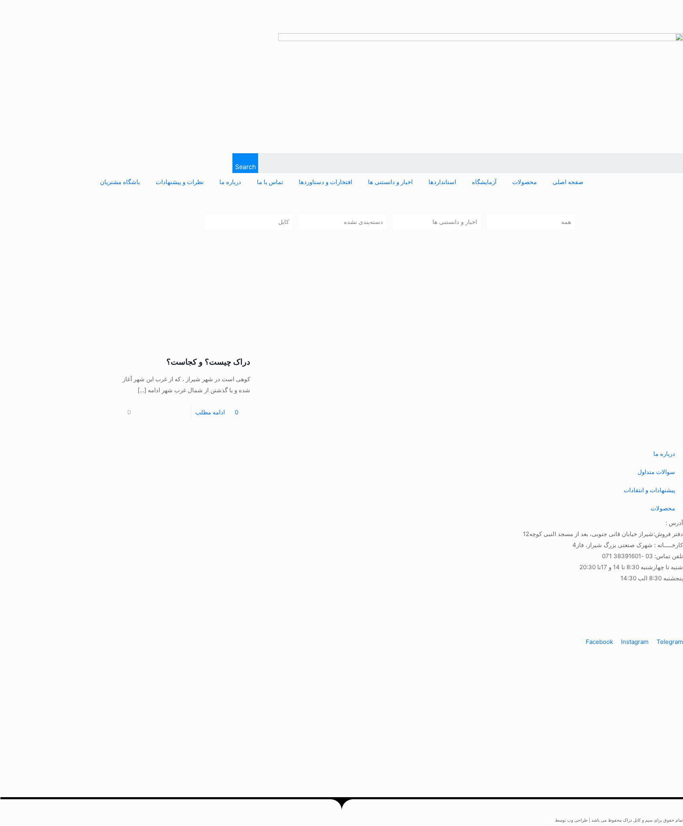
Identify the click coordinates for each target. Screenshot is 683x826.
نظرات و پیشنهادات (180, 182)
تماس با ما (270, 182)
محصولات (524, 182)
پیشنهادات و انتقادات (649, 490)
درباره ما (230, 182)
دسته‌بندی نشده (363, 222)
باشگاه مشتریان (120, 182)
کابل (283, 222)
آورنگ (548, 820)
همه (566, 222)
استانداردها (442, 182)
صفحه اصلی (568, 182)
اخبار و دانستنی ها (390, 182)
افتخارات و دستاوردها (325, 182)
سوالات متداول (656, 472)
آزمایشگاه (484, 182)
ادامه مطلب (210, 412)
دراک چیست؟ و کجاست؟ (208, 362)
